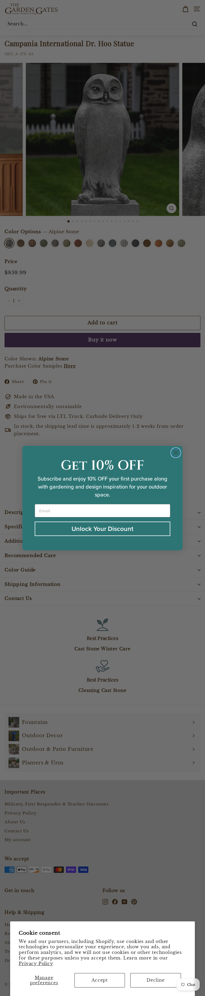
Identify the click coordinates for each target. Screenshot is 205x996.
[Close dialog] (175, 452)
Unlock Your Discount (102, 529)
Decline (156, 980)
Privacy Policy (36, 963)
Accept (100, 980)
